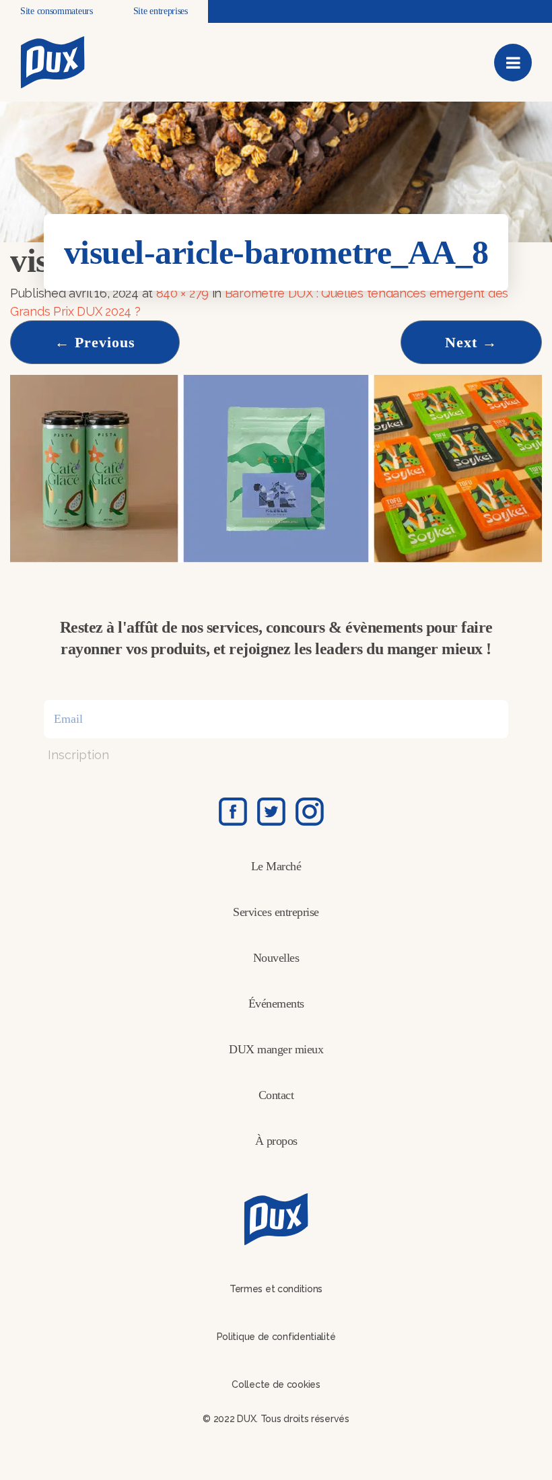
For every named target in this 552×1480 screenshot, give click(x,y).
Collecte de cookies (276, 1384)
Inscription (78, 755)
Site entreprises (160, 11)
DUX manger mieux (276, 1049)
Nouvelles (276, 957)
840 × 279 (182, 293)
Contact (276, 1095)
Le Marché (276, 866)
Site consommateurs (56, 11)
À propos (276, 1141)
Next (471, 342)
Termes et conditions (276, 1288)
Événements (276, 1003)
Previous (95, 342)
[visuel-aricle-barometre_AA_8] (276, 467)
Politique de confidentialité (276, 1336)
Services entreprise (276, 912)
